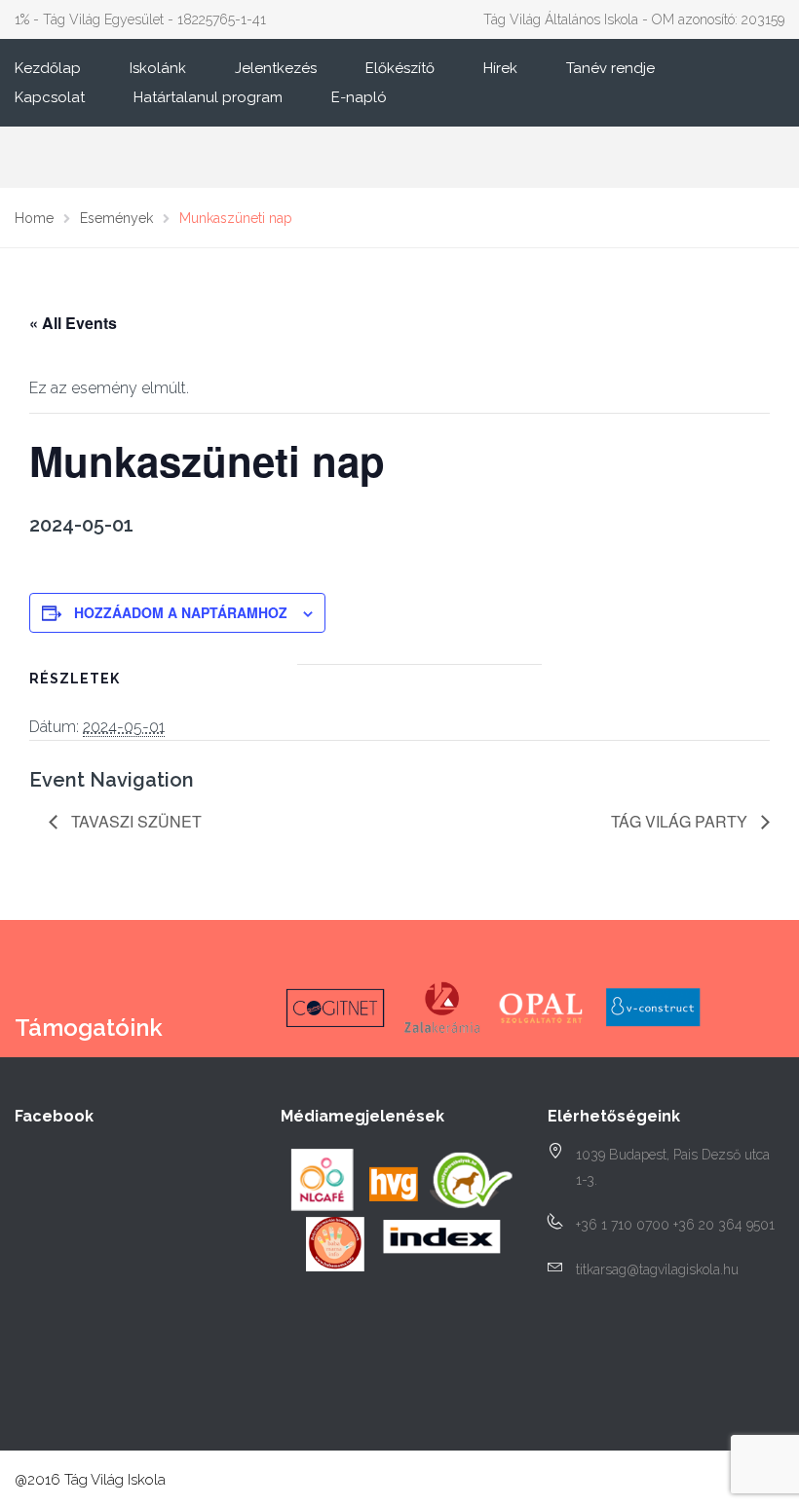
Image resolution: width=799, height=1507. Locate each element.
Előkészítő (400, 68)
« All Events (73, 323)
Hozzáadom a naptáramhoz (180, 612)
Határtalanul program (208, 97)
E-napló (359, 97)
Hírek (500, 68)
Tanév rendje (610, 68)
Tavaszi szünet (134, 821)
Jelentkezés (276, 68)
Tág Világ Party (681, 821)
